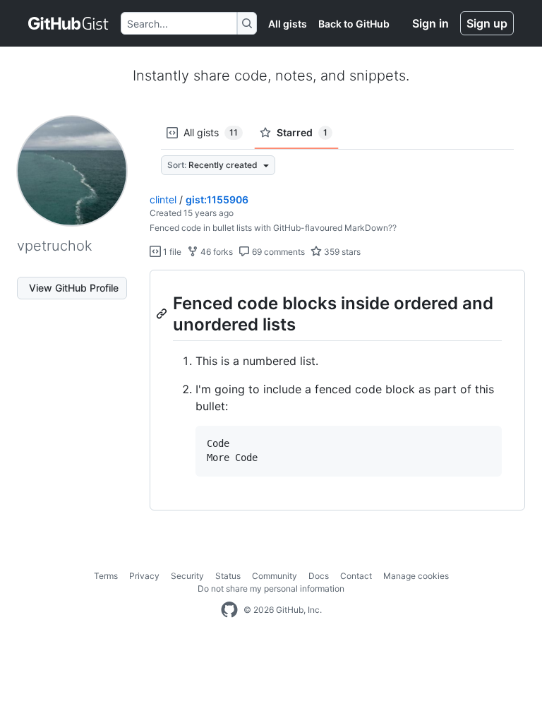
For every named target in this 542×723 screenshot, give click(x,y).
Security (187, 575)
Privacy (144, 575)
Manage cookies (416, 575)
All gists (287, 24)
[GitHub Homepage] (229, 610)
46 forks (215, 251)
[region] (337, 390)
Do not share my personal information (271, 588)
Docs (318, 575)
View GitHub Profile (74, 288)
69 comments (277, 251)
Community (274, 575)
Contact (356, 575)
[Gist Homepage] (68, 23)
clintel (163, 199)
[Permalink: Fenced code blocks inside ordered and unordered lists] (163, 313)
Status (228, 575)
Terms (106, 575)
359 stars (341, 251)
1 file (171, 251)
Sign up (486, 23)
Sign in (430, 23)
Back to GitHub (354, 24)
